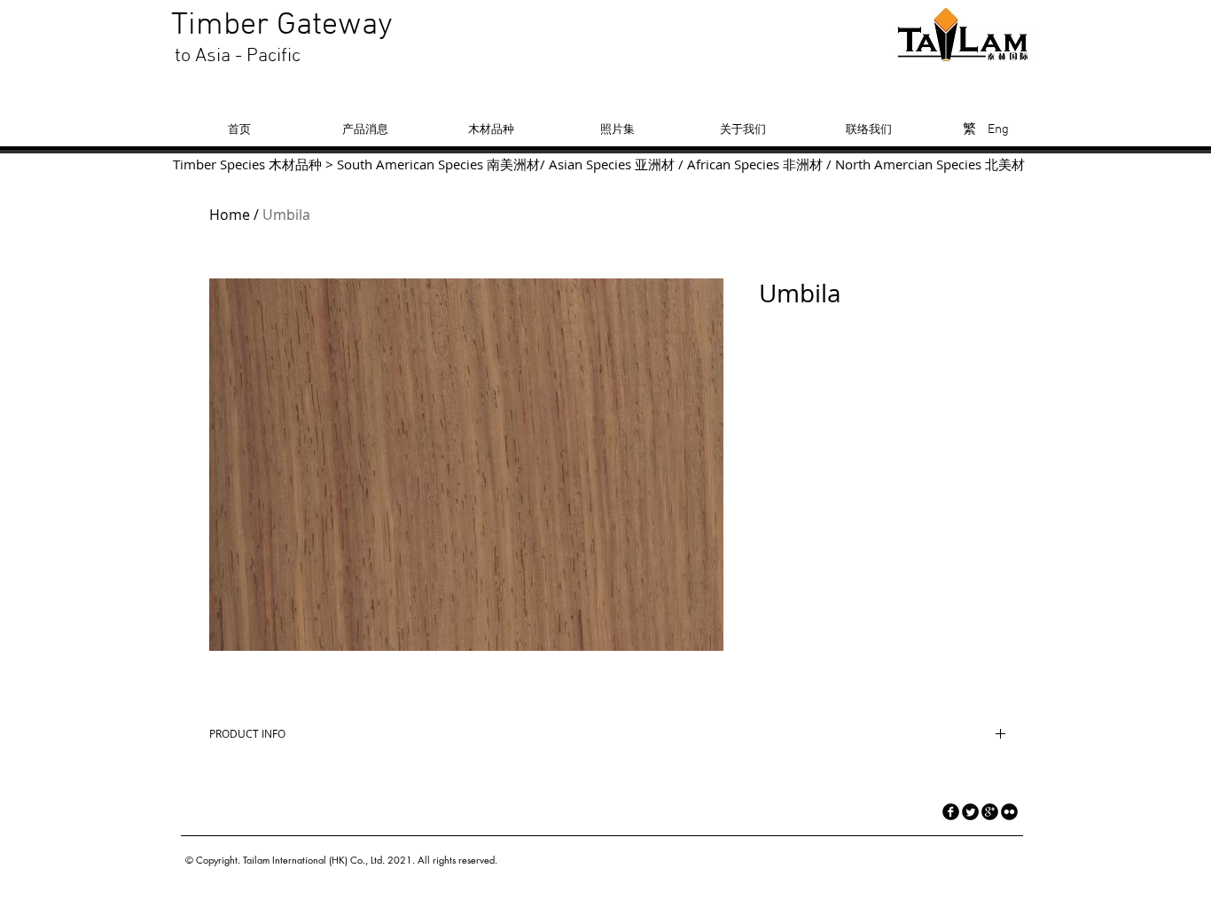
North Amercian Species (906, 164)
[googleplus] (989, 811)
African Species (733, 164)
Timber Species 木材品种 (247, 164)
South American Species (410, 164)
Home (229, 214)
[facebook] (950, 811)
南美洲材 (513, 164)
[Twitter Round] (970, 811)
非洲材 (803, 164)
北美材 (1005, 164)
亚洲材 (655, 164)
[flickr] (1009, 811)
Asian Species (590, 164)
